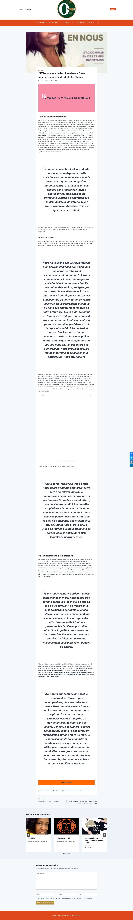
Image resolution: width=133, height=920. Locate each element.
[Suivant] (104, 835)
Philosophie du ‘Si (63, 838)
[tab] (63, 853)
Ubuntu (40, 70)
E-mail (60, 894)
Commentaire (41, 873)
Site (80, 894)
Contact (113, 9)
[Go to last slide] (28, 835)
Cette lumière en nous (45, 790)
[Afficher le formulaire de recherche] (99, 22)
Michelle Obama (57, 790)
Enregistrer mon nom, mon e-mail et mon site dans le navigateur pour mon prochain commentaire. (65, 898)
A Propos (20, 9)
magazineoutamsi (44, 80)
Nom (39, 894)
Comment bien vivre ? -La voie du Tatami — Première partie (94, 840)
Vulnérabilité (78, 790)
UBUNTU (31, 838)
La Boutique (28, 9)
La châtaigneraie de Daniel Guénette (47, 800)
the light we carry (68, 790)
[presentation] (38, 826)
